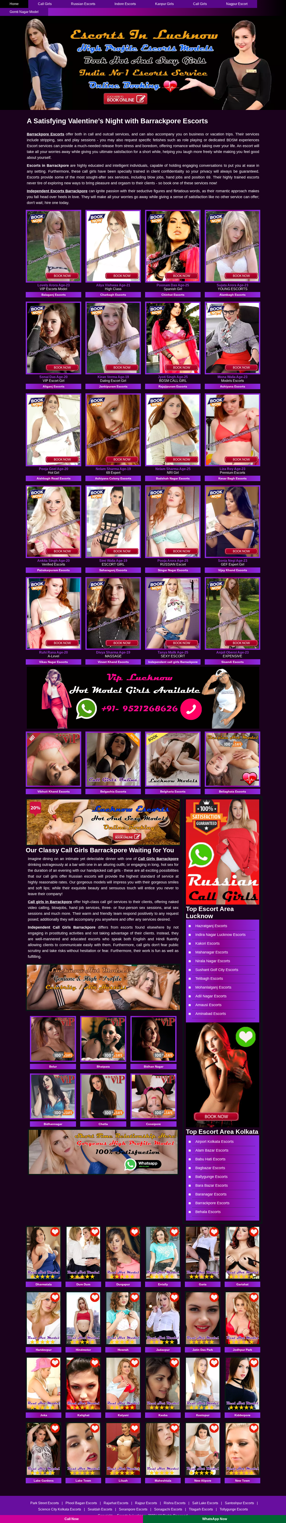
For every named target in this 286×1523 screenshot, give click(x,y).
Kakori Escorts (207, 943)
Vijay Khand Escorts (232, 570)
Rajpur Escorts (146, 1503)
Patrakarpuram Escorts (53, 570)
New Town (242, 1480)
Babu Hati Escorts (210, 1159)
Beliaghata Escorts (232, 791)
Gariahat (242, 1284)
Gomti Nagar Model (24, 12)
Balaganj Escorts (53, 294)
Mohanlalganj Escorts (213, 987)
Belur (53, 1066)
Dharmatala (44, 1284)
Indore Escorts (125, 4)
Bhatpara (103, 1066)
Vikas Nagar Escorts (53, 662)
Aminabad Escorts (210, 1014)
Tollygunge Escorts (234, 1509)
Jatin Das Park (202, 1349)
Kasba (162, 1415)
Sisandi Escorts (232, 662)
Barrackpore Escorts (212, 1203)
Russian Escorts (83, 4)
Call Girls (45, 4)
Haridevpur (44, 1349)
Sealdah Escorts (100, 1509)
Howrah (123, 1349)
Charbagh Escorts (113, 294)
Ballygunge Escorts (211, 1177)
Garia (202, 1284)
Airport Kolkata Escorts (214, 1141)
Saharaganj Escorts (113, 570)
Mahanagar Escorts (211, 952)
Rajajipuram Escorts (172, 386)
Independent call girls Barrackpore (173, 662)
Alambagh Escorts (232, 294)
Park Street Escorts (44, 1503)
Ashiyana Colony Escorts (113, 478)
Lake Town (83, 1480)
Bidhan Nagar (153, 1066)
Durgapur (123, 1284)
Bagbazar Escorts (210, 1168)
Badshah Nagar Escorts (173, 478)
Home (14, 4)
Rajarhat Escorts (116, 1503)
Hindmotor (83, 1349)
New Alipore (202, 1480)
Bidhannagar (53, 1124)
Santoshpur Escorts (239, 1503)
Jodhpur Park (242, 1349)
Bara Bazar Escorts (211, 1185)
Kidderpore (242, 1415)
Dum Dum (83, 1284)
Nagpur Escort (236, 4)
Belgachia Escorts (113, 791)
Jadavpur (163, 1349)
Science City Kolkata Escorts (59, 1509)
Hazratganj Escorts (211, 926)
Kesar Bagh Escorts (232, 478)
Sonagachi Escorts (168, 1509)
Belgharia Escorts (173, 791)
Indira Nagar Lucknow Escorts (220, 935)
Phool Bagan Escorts (81, 1503)
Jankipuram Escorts (113, 386)
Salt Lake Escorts (205, 1503)
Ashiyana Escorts (232, 386)
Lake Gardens (44, 1480)
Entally (163, 1284)
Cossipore (153, 1124)
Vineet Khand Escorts (113, 662)
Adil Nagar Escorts (211, 996)
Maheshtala (163, 1480)
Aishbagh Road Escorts (54, 478)
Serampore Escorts (133, 1509)
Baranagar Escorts (211, 1194)
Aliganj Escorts (53, 386)
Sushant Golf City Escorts (216, 970)
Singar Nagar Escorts (173, 570)
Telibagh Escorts (209, 978)
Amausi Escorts (208, 1005)
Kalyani (123, 1415)
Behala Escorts (208, 1212)
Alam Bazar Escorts (211, 1150)
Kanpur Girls (164, 4)
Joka (43, 1415)
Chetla (103, 1124)
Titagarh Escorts (201, 1509)
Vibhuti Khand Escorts (53, 791)
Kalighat (83, 1415)
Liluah (123, 1480)
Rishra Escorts (175, 1503)
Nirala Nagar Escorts (212, 961)
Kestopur (202, 1415)
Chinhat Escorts (172, 294)
